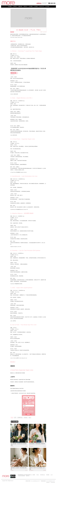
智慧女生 (25, 6)
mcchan (12, 446)
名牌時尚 (15, 6)
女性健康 (30, 6)
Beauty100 (42, 6)
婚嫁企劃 (20, 6)
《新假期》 (33, 474)
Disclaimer (47, 482)
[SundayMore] (8, 3)
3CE (15, 417)
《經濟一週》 (28, 475)
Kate (30, 417)
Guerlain (25, 417)
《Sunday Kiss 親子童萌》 (21, 475)
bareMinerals (20, 417)
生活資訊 (36, 6)
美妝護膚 (9, 6)
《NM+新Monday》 (42, 474)
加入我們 (47, 6)
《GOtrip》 (37, 474)
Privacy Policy (53, 482)
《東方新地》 (48, 474)
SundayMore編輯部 (31, 446)
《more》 (51, 474)
